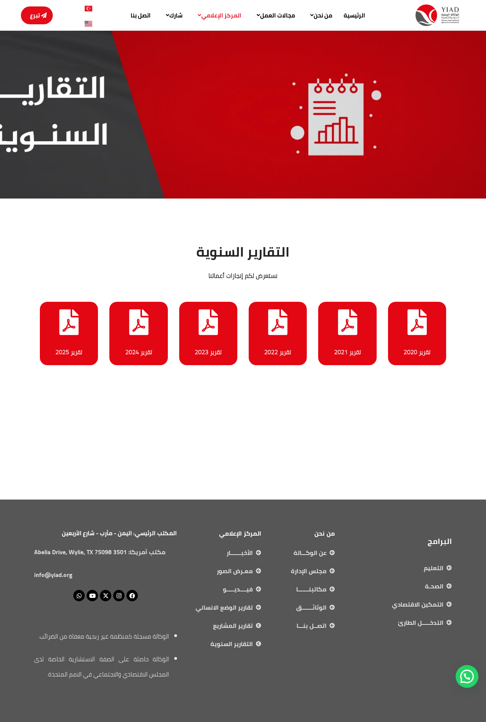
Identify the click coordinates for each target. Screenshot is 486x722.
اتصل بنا (141, 15)
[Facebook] (132, 595)
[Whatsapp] (79, 595)
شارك (176, 15)
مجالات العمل (277, 15)
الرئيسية (354, 15)
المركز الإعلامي (221, 15)
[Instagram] (119, 595)
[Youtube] (92, 595)
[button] (319, 15)
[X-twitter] (105, 595)
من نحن (323, 15)
